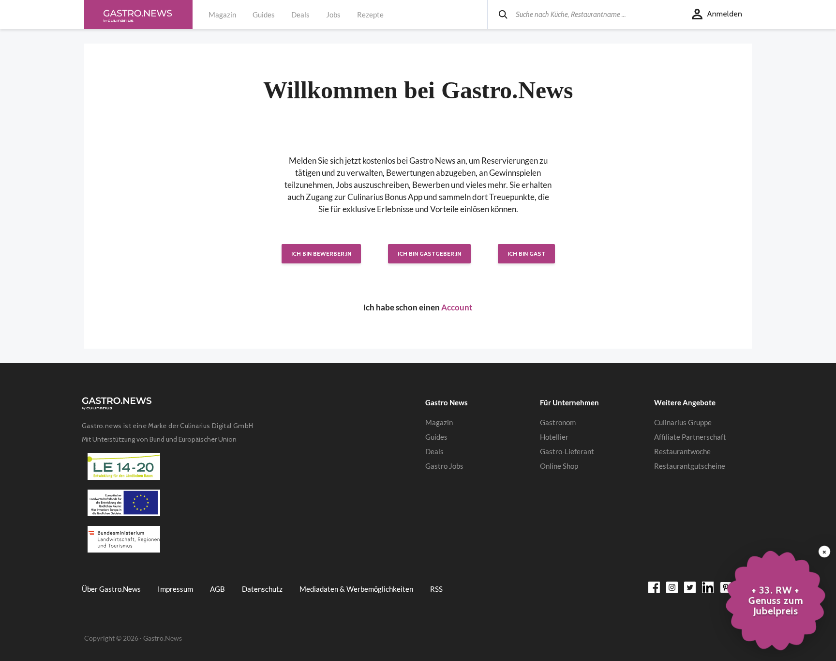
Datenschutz (262, 588)
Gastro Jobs (444, 465)
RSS (436, 588)
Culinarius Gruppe (683, 422)
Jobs (333, 14)
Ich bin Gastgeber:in (429, 253)
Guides (264, 14)
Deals (300, 14)
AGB (217, 588)
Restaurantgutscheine (689, 465)
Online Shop (559, 465)
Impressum (175, 588)
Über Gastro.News (111, 588)
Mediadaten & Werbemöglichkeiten (356, 588)
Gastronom (558, 422)
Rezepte (370, 14)
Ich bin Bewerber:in (321, 253)
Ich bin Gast (526, 253)
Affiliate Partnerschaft (690, 436)
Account (457, 307)
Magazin (222, 14)
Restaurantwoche (682, 451)
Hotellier (554, 436)
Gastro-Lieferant (567, 451)
